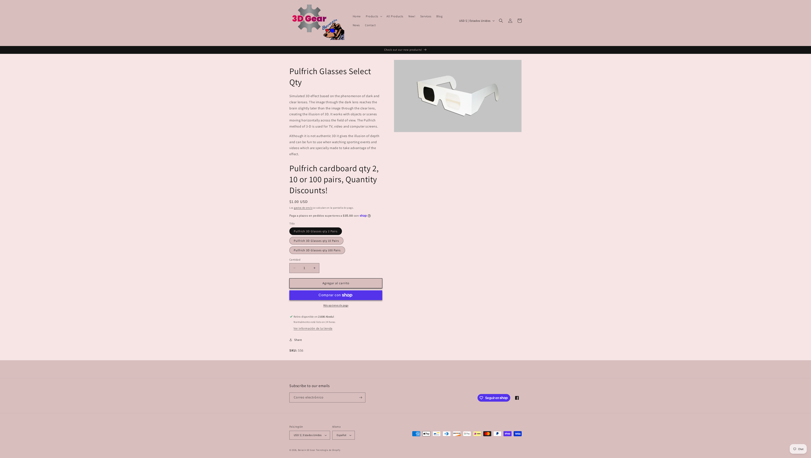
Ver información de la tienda (313, 328)
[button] (373, 16)
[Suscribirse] (360, 397)
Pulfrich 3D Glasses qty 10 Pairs (316, 241)
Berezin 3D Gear (307, 449)
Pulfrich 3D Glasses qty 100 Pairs (317, 250)
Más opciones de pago (335, 305)
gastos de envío (303, 207)
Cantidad (294, 259)
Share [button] (298, 340)
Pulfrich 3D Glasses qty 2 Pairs (315, 231)
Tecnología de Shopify (328, 449)
